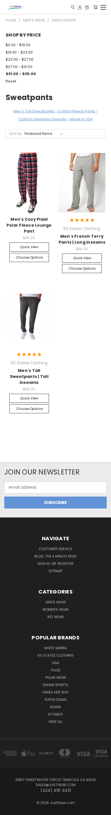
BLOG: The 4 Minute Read (55, 556)
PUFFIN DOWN (56, 699)
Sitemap (55, 571)
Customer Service (55, 548)
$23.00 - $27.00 (20, 59)
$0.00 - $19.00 (18, 45)
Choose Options (29, 257)
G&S (55, 662)
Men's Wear (56, 602)
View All (55, 721)
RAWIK (55, 707)
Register (65, 563)
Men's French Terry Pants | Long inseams (82, 239)
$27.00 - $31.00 (19, 66)
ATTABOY (55, 714)
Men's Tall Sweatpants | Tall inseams (29, 376)
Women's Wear (55, 609)
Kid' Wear (56, 616)
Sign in (44, 563)
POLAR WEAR (55, 677)
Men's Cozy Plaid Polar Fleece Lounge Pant (29, 225)
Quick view (29, 246)
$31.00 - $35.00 (21, 73)
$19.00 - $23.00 (19, 52)
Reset (11, 81)
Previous (9, 809)
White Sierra (55, 648)
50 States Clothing (55, 655)
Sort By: (15, 133)
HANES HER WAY (55, 692)
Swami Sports (55, 684)
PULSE (55, 670)
